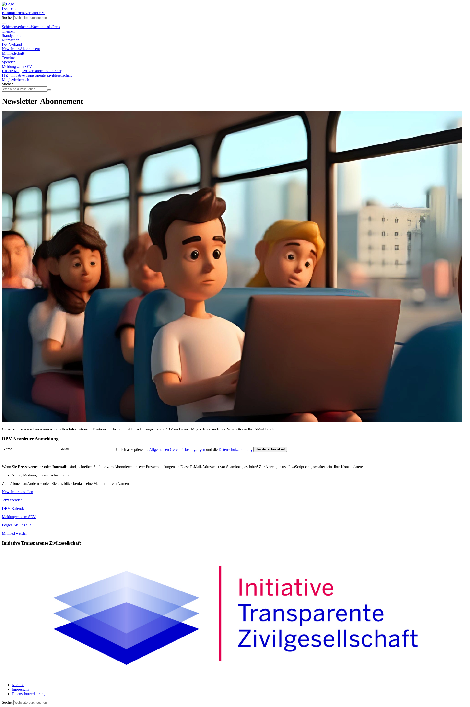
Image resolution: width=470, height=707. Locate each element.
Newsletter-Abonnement (21, 49)
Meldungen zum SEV (19, 517)
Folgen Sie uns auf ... (18, 525)
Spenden (8, 62)
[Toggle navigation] (4, 23)
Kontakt (18, 685)
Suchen (7, 17)
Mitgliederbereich (15, 80)
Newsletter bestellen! (270, 449)
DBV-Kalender (14, 508)
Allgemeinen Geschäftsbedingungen (177, 449)
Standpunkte (11, 36)
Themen (8, 31)
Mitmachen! (11, 40)
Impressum (20, 689)
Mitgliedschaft (13, 53)
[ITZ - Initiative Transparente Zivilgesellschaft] (235, 676)
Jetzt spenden (12, 500)
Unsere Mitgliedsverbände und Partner (31, 71)
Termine (8, 58)
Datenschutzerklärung (235, 449)
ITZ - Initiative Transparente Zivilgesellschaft (37, 75)
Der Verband (12, 44)
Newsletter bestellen (17, 492)
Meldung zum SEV (17, 66)
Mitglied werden (14, 533)
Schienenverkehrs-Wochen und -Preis (31, 27)
